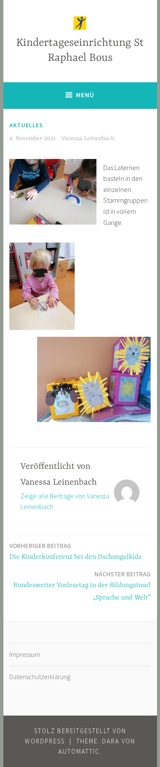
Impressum (24, 654)
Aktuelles (26, 125)
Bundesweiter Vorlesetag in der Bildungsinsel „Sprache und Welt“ (82, 586)
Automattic (79, 751)
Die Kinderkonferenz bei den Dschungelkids (75, 551)
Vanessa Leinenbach (87, 138)
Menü (85, 95)
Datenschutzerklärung (39, 676)
